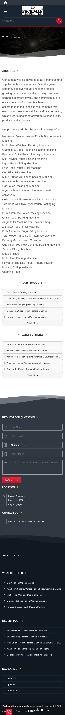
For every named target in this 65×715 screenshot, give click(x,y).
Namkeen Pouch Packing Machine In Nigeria (28, 363)
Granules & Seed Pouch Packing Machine (27, 311)
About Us (11, 678)
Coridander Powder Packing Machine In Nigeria (29, 369)
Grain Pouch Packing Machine (21, 292)
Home (5, 36)
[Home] (5, 2)
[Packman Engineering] (32, 10)
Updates (11, 684)
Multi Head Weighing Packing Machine (25, 304)
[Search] (59, 21)
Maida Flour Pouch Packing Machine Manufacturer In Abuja (35, 357)
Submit (10, 480)
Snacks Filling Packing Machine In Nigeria (27, 350)
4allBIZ (31, 711)
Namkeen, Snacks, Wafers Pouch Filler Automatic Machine (35, 298)
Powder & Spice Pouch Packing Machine (26, 317)
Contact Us (12, 690)
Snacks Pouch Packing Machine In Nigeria (27, 344)
